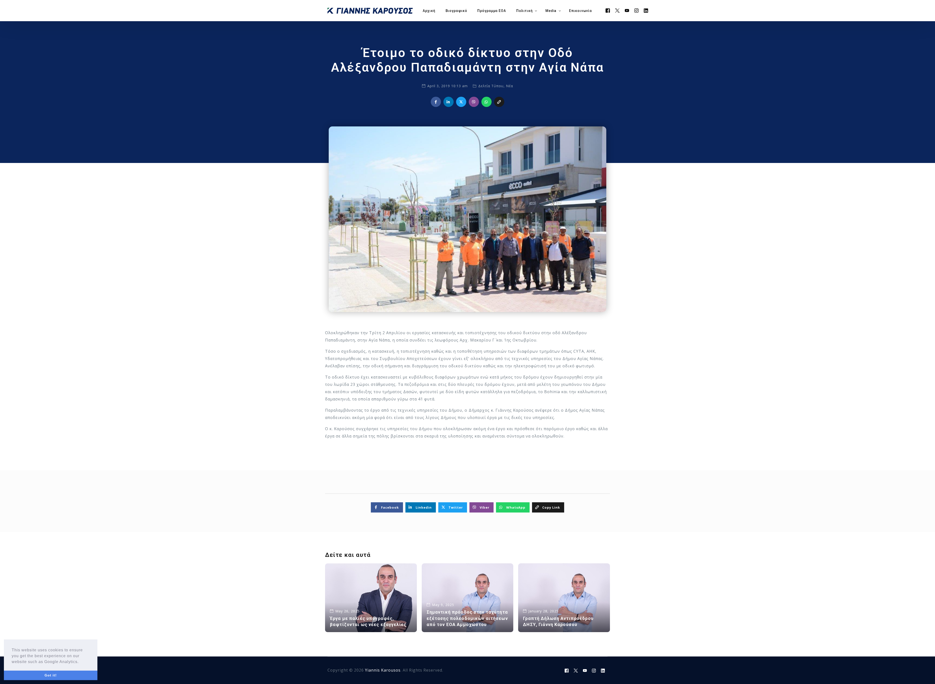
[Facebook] (608, 10)
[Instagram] (636, 10)
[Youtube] (627, 10)
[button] (80, 662)
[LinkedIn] (646, 10)
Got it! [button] (51, 675)
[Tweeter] (617, 10)
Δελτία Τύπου (491, 86)
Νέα (509, 86)
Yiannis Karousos (383, 670)
